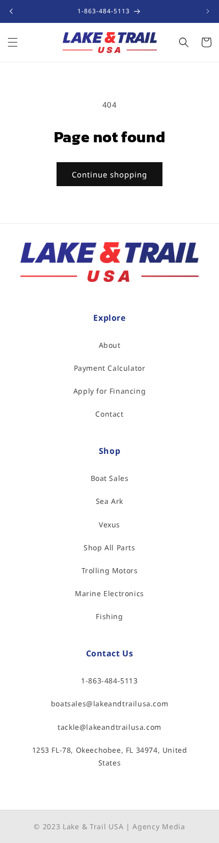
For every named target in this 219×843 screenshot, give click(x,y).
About (110, 345)
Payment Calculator (110, 368)
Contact (109, 414)
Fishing (109, 616)
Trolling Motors (109, 570)
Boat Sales (110, 478)
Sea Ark (109, 501)
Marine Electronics (109, 593)
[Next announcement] (208, 11)
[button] (13, 42)
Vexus (109, 524)
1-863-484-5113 (109, 680)
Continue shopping (109, 174)
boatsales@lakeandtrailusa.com (109, 703)
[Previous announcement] (11, 11)
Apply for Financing (109, 391)
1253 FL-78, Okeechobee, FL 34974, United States (109, 756)
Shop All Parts (109, 547)
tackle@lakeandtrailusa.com (109, 727)
